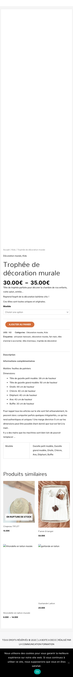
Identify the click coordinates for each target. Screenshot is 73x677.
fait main (53, 337)
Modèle (7, 306)
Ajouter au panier (20, 324)
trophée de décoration (47, 341)
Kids (14, 249)
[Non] (68, 663)
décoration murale (40, 337)
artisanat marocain (22, 337)
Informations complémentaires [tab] (19, 361)
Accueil (6, 249)
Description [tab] (9, 354)
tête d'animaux (29, 341)
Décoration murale (12, 255)
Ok (37, 671)
